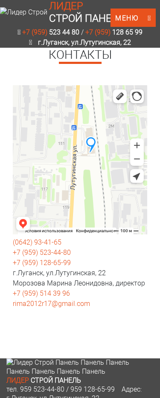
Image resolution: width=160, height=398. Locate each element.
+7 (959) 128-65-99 (42, 263)
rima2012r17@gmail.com (51, 304)
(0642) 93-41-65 (37, 242)
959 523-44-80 (42, 389)
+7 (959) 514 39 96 (41, 293)
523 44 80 (50, 32)
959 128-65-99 (92, 389)
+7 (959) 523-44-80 (42, 252)
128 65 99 (114, 32)
